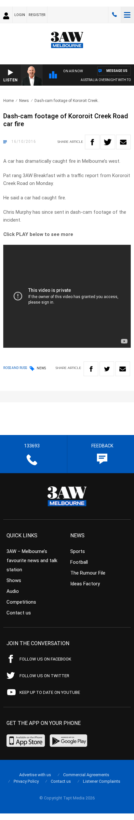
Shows (14, 580)
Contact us (19, 613)
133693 (114, 15)
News (24, 100)
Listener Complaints (101, 781)
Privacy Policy (26, 781)
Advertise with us (35, 774)
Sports (77, 551)
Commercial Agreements (86, 774)
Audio (13, 591)
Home (8, 100)
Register (37, 15)
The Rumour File (87, 573)
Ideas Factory (85, 584)
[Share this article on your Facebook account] (92, 142)
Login (19, 15)
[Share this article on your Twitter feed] (107, 142)
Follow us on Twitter (44, 675)
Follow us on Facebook (45, 659)
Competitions (21, 602)
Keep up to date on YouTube (50, 692)
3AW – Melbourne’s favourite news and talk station (32, 560)
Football (79, 562)
